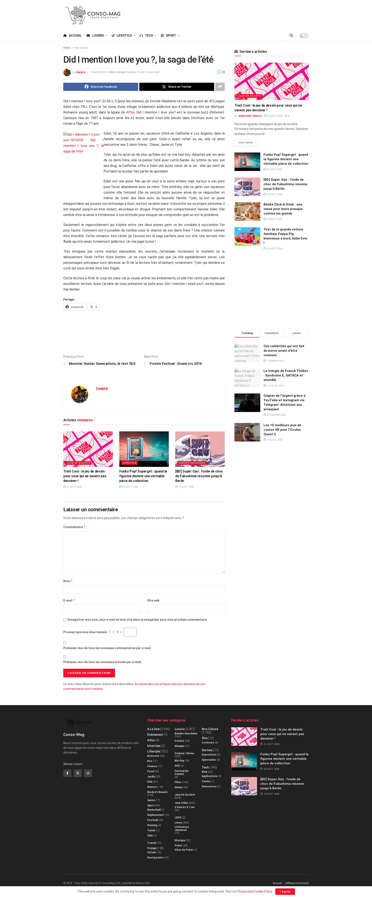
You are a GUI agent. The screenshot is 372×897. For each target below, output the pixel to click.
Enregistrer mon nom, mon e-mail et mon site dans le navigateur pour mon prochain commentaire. (138, 619)
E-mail (69, 600)
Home (66, 47)
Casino (206, 781)
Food (150, 771)
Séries (179, 787)
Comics (179, 740)
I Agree (285, 891)
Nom (68, 581)
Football (152, 820)
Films (178, 782)
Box (149, 761)
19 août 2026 (186, 486)
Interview (153, 746)
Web (204, 771)
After (130, 112)
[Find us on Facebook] (67, 773)
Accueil (75, 35)
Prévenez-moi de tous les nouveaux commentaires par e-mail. (107, 648)
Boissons (153, 755)
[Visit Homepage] (92, 15)
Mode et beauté (157, 792)
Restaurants (155, 857)
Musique (180, 840)
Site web (153, 600)
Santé (151, 800)
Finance (152, 766)
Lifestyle (124, 35)
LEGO (178, 817)
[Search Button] (291, 35)
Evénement (155, 734)
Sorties (207, 750)
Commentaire (74, 527)
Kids (150, 781)
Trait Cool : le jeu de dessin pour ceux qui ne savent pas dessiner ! (84, 476)
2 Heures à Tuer (185, 807)
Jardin (151, 776)
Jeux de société (78, 463)
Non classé (81, 47)
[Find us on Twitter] (78, 773)
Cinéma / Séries (184, 753)
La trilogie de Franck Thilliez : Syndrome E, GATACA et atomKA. (286, 375)
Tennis (151, 830)
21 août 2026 (74, 486)
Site (205, 738)
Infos (151, 740)
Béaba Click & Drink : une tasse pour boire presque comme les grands (283, 208)
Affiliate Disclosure (297, 883)
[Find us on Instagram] (88, 773)
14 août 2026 (274, 248)
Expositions (209, 754)
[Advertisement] (230, 14)
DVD (177, 765)
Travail (151, 842)
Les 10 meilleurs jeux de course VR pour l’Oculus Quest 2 (282, 429)
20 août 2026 (130, 486)
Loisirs (98, 35)
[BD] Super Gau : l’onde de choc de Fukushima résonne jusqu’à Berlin (199, 476)
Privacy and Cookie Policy (254, 891)
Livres (178, 822)
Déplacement (155, 814)
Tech (149, 35)
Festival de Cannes (181, 773)
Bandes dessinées (192, 463)
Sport (171, 35)
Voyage (152, 848)
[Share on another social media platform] (220, 87)
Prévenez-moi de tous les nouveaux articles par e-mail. (102, 662)
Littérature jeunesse (182, 828)
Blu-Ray (179, 760)
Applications (209, 776)
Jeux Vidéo (181, 802)
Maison (152, 786)
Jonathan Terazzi (250, 116)
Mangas (179, 746)
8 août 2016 (98, 72)
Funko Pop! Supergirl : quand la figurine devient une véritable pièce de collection (143, 476)
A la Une (153, 729)
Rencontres (209, 786)
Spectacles (209, 759)
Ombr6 (80, 72)
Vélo (150, 835)
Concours (208, 742)
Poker (178, 845)
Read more (248, 141)
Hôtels (151, 852)
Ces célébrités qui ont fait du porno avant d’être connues (284, 350)
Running (152, 825)
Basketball (154, 809)
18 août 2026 (274, 219)
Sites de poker (184, 849)
